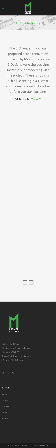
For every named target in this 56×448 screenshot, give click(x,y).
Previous (25, 282)
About (5, 400)
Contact (6, 418)
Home (5, 394)
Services (6, 406)
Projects (6, 412)
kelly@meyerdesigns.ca (19, 356)
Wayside (44, 445)
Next (31, 282)
